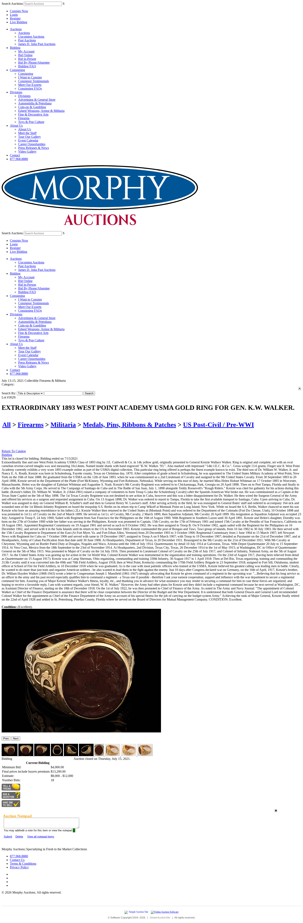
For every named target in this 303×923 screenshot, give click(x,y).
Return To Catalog (14, 451)
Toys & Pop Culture (31, 122)
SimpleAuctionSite (160, 917)
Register (15, 18)
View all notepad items (40, 836)
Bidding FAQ (27, 66)
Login (14, 14)
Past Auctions (27, 40)
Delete (19, 836)
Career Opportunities (31, 144)
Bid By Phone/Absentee (34, 62)
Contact (15, 155)
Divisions (16, 92)
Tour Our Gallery (29, 136)
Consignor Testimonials (33, 81)
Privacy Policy (19, 867)
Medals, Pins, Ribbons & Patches (129, 424)
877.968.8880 (19, 159)
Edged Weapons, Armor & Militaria (41, 110)
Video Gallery (27, 151)
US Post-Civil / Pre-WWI (218, 424)
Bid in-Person (27, 59)
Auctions (16, 29)
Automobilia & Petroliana (35, 103)
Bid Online (25, 55)
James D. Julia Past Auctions (36, 44)
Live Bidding (18, 22)
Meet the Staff (27, 133)
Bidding (15, 47)
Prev (6, 738)
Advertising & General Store (36, 99)
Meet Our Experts (29, 85)
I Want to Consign (30, 77)
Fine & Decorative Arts (33, 114)
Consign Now (19, 11)
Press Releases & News (33, 148)
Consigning (17, 70)
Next (16, 738)
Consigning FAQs (30, 88)
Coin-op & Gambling (32, 107)
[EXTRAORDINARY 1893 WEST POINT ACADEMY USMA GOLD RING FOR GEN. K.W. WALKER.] (81, 731)
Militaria (63, 424)
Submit (8, 836)
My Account (26, 51)
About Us (16, 125)
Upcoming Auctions (31, 36)
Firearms (23, 118)
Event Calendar (28, 140)
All (6, 424)
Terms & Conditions (23, 863)
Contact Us (17, 860)
